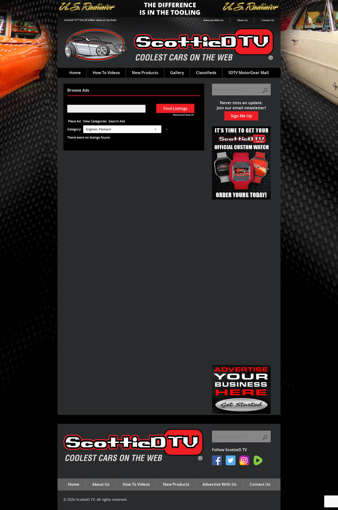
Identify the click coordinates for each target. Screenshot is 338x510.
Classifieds (206, 72)
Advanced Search (183, 115)
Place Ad (74, 121)
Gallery (177, 72)
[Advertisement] (241, 228)
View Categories (95, 121)
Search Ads (117, 121)
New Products (145, 72)
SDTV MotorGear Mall (248, 72)
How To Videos (106, 72)
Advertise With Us (213, 20)
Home (75, 72)
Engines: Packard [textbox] (121, 129)
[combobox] (122, 129)
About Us (242, 20)
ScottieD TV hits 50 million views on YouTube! (90, 20)
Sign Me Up (241, 115)
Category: (74, 129)
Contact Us (268, 20)
